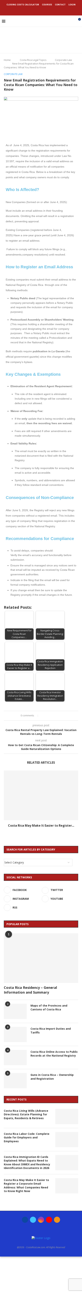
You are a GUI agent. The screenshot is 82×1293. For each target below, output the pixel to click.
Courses (47, 4)
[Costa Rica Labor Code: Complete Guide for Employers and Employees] (66, 1139)
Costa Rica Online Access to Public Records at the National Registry (54, 1053)
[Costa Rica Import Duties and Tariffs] (15, 1034)
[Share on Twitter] (47, 715)
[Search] (71, 21)
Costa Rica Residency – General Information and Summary (30, 990)
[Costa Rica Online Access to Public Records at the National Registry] (15, 1057)
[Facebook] (31, 10)
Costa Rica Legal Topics (33, 60)
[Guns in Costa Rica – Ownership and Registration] (15, 1080)
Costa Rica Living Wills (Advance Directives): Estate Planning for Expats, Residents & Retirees (26, 1114)
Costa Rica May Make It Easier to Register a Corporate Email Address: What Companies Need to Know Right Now (26, 1185)
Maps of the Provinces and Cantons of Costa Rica (49, 1007)
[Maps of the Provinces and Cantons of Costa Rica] (15, 1011)
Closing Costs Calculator (22, 4)
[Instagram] (41, 10)
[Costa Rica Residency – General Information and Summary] (41, 958)
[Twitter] (36, 10)
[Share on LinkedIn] (51, 715)
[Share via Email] (61, 715)
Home (7, 60)
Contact (60, 4)
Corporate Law (63, 60)
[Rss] (51, 10)
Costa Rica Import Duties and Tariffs (51, 1030)
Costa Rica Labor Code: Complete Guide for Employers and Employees (26, 1137)
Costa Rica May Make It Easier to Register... (41, 825)
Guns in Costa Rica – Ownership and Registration (52, 1076)
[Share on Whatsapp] (54, 715)
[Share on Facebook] (43, 715)
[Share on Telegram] (58, 715)
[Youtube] (46, 10)
